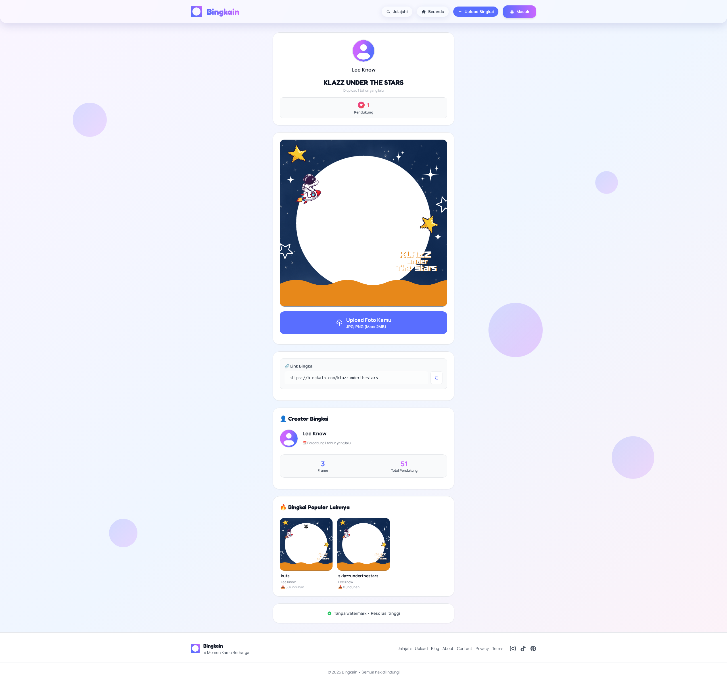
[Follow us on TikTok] (523, 648)
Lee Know (363, 69)
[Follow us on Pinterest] (533, 648)
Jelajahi (400, 11)
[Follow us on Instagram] (513, 648)
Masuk (523, 11)
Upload (421, 648)
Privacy (482, 648)
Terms (497, 648)
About (448, 648)
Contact (464, 648)
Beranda (436, 11)
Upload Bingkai (479, 11)
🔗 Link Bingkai (299, 366)
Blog (435, 648)
